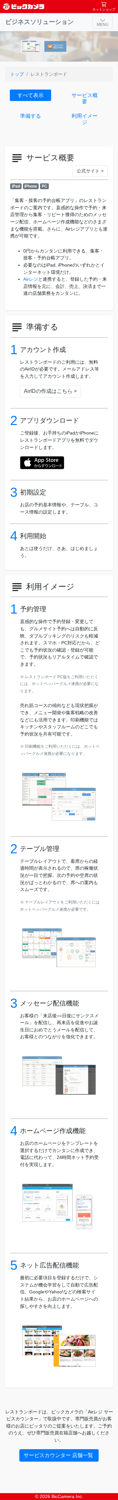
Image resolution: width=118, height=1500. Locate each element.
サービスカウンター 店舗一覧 (59, 1455)
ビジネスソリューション (39, 21)
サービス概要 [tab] (84, 98)
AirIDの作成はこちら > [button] (50, 391)
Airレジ (30, 279)
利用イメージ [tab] (84, 119)
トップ (17, 74)
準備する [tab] (30, 116)
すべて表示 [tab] (30, 95)
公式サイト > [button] (90, 170)
